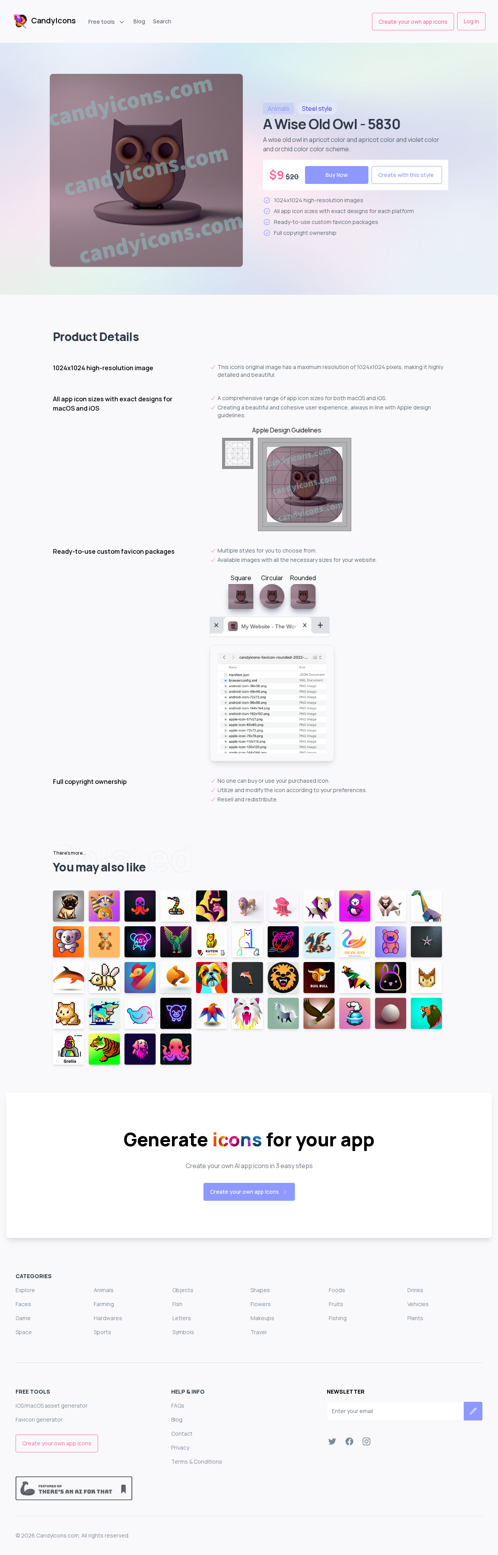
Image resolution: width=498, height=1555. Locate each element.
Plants (415, 1318)
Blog (139, 21)
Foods (337, 1290)
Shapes (260, 1290)
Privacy (180, 1447)
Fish (177, 1304)
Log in (471, 21)
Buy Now (337, 174)
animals (278, 108)
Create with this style (406, 174)
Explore (25, 1290)
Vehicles (418, 1304)
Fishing (338, 1318)
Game (23, 1318)
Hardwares (108, 1318)
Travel (259, 1332)
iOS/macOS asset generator (52, 1405)
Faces (23, 1304)
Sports (102, 1332)
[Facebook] (349, 1441)
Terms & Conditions (196, 1461)
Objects (182, 1290)
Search (162, 21)
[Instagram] (366, 1441)
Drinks (415, 1290)
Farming (104, 1304)
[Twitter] (332, 1441)
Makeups (262, 1318)
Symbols (183, 1332)
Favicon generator (39, 1419)
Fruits (336, 1304)
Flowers (261, 1304)
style (317, 108)
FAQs (177, 1405)
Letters (181, 1318)
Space (24, 1332)
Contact (182, 1433)
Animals (104, 1290)
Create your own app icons (413, 21)
